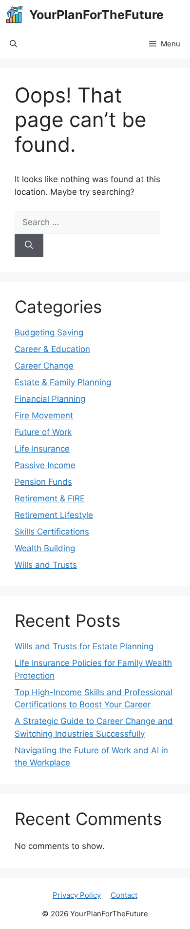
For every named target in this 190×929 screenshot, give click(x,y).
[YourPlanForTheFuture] (14, 14)
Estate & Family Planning (63, 382)
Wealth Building (45, 548)
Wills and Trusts (46, 565)
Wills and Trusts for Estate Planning (84, 646)
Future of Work (43, 432)
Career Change (44, 366)
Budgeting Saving (49, 332)
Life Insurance (42, 449)
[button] (13, 44)
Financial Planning (50, 399)
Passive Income (45, 465)
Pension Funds (43, 482)
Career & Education (52, 349)
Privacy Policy (77, 895)
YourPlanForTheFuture (96, 14)
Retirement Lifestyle (54, 515)
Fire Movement (44, 415)
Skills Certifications (52, 532)
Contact (124, 895)
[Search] (29, 245)
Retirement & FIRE (50, 498)
